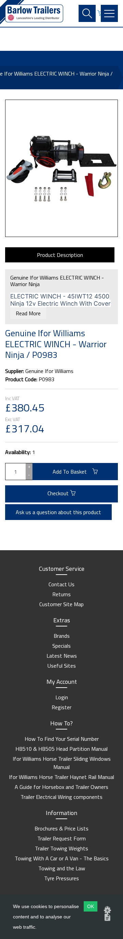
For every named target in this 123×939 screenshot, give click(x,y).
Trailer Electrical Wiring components (61, 797)
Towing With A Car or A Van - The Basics (62, 858)
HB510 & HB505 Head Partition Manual (61, 749)
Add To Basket (72, 471)
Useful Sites (61, 665)
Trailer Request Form (61, 838)
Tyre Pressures (61, 878)
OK (90, 906)
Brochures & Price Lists (61, 828)
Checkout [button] (58, 493)
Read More (28, 313)
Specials (61, 646)
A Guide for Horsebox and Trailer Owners (61, 787)
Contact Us (61, 584)
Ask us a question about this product (58, 512)
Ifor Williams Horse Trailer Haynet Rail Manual (61, 777)
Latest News (61, 656)
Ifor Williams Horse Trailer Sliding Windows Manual (62, 763)
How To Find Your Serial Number (62, 739)
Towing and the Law (61, 868)
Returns (61, 594)
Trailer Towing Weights (61, 848)
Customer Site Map (61, 604)
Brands (62, 636)
